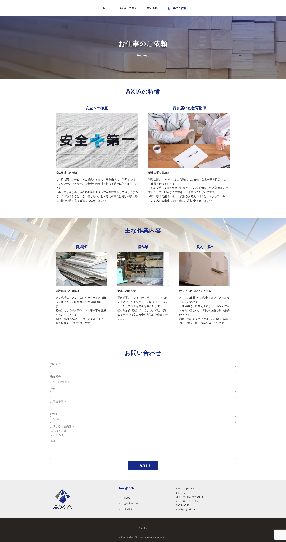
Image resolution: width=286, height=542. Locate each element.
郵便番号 (55, 376)
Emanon (164, 537)
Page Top (143, 528)
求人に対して (63, 430)
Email (53, 414)
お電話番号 (57, 401)
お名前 (54, 364)
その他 (59, 435)
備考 (53, 440)
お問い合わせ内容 (61, 426)
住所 (53, 389)
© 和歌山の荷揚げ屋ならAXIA (133, 537)
